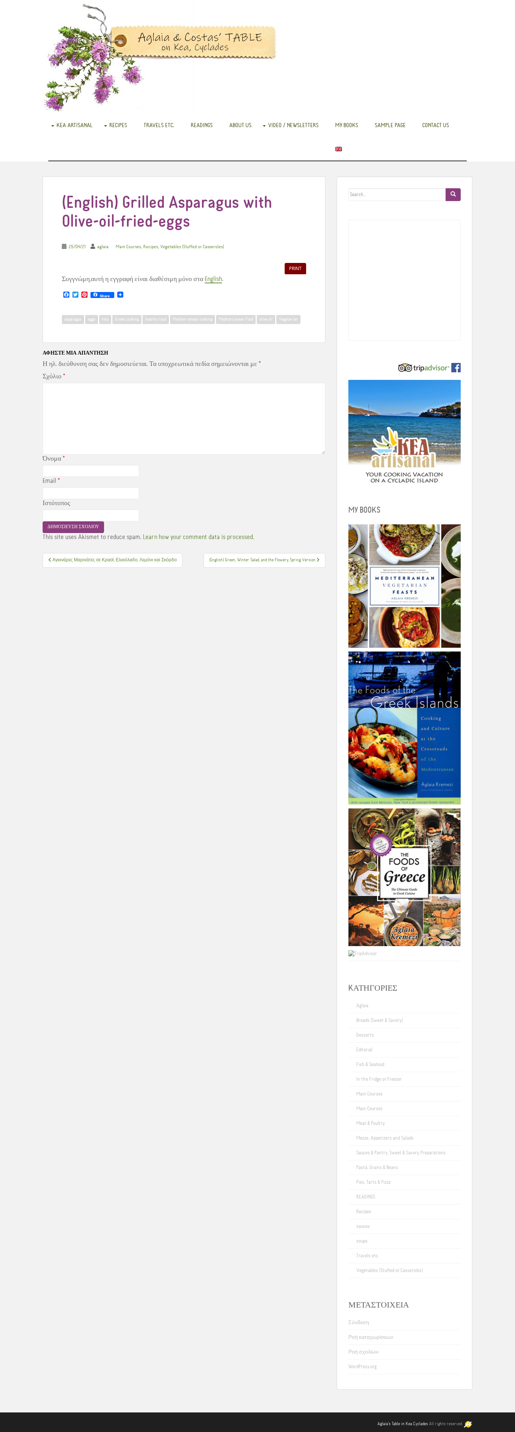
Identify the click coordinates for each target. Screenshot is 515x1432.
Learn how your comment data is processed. (198, 537)
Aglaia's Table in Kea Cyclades (402, 1424)
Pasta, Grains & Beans (377, 1167)
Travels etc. (159, 125)
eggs (91, 319)
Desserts (365, 1035)
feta (105, 319)
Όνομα (54, 458)
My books (346, 125)
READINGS (202, 125)
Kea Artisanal (75, 125)
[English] (338, 148)
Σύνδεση (358, 1322)
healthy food (155, 319)
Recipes (118, 125)
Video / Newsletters (293, 125)
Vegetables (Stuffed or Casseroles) (192, 246)
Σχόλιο (54, 376)
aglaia (103, 246)
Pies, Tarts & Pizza (373, 1182)
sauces (363, 1226)
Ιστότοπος (56, 503)
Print (295, 268)
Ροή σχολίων (363, 1352)
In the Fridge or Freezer (379, 1079)
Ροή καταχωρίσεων (370, 1337)
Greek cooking (127, 319)
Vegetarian (288, 319)
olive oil (266, 319)
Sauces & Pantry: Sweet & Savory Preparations (401, 1152)
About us (240, 125)
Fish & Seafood (370, 1064)
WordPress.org (362, 1366)
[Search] (453, 194)
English (213, 279)
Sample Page (390, 125)
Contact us (435, 125)
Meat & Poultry (370, 1123)
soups (362, 1241)
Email (51, 481)
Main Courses (128, 246)
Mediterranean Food (236, 319)
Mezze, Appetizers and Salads (385, 1138)
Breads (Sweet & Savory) (379, 1020)
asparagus (72, 319)
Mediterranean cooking (192, 319)
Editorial (364, 1049)
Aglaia (362, 1005)
